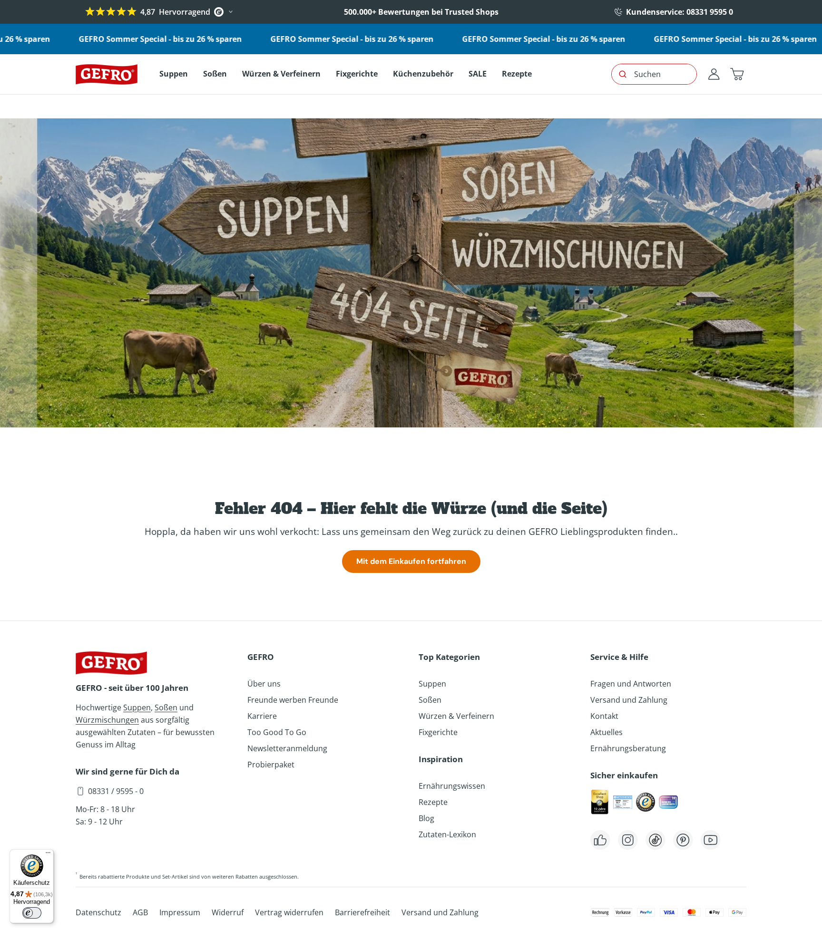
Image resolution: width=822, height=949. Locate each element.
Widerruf (228, 912)
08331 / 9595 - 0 (116, 791)
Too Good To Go (276, 732)
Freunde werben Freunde (292, 700)
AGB (140, 912)
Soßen (166, 707)
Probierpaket (270, 764)
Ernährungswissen (452, 786)
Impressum (179, 912)
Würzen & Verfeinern (456, 716)
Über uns (264, 683)
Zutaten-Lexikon (447, 834)
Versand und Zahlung (628, 700)
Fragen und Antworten (630, 683)
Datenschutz (98, 912)
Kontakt (604, 716)
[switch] (31, 913)
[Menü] (48, 855)
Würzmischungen (107, 720)
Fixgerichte (438, 732)
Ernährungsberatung (628, 748)
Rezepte (433, 802)
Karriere (262, 716)
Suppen (137, 707)
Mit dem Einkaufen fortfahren (411, 561)
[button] (736, 74)
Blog (426, 818)
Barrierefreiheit (362, 912)
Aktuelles (606, 732)
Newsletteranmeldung (287, 748)
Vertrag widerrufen (289, 912)
